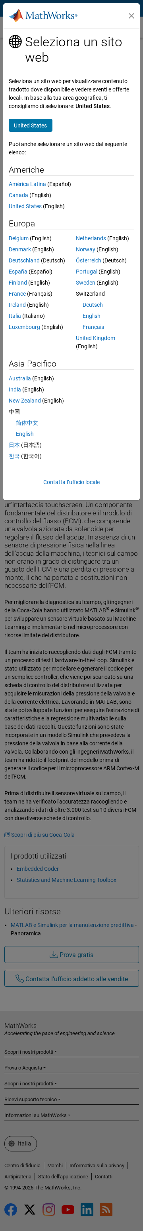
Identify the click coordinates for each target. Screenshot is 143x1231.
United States (25, 206)
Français (93, 327)
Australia (20, 378)
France (17, 294)
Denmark (20, 249)
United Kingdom (95, 338)
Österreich (88, 260)
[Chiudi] (131, 15)
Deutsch (93, 305)
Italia (15, 316)
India (15, 389)
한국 (14, 456)
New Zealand (25, 400)
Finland (18, 282)
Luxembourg (24, 327)
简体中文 (27, 423)
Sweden (85, 282)
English (91, 316)
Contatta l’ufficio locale (71, 482)
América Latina (27, 184)
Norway (85, 249)
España (18, 271)
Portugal (86, 271)
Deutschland (24, 260)
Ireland (17, 305)
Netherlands (91, 238)
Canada (18, 195)
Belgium (19, 238)
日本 (14, 445)
